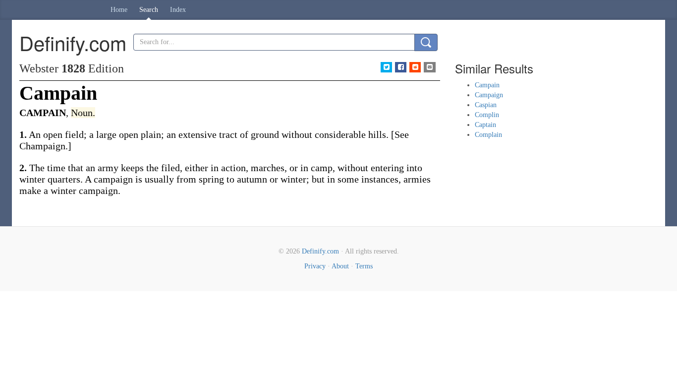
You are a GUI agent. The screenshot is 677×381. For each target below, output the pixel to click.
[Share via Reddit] (415, 67)
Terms (364, 266)
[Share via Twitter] (386, 67)
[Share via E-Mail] (429, 67)
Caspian (486, 105)
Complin (487, 115)
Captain (485, 124)
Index (178, 9)
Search (148, 9)
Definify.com (320, 251)
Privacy (315, 266)
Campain (487, 85)
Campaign (489, 95)
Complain (488, 134)
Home (119, 9)
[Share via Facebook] (401, 67)
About (340, 266)
